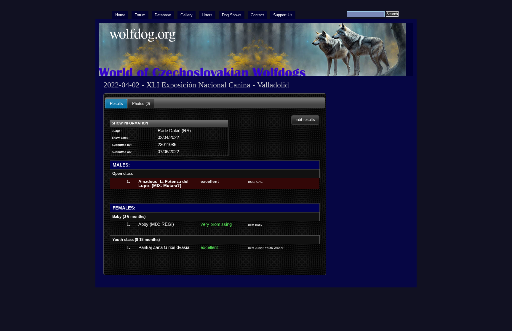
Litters (207, 15)
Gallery (186, 15)
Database (163, 15)
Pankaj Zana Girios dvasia (163, 247)
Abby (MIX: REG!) (156, 224)
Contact (257, 15)
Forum (140, 15)
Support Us (282, 15)
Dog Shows (231, 15)
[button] (305, 119)
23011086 (167, 144)
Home (120, 15)
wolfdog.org (142, 33)
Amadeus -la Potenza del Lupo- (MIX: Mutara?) (163, 183)
